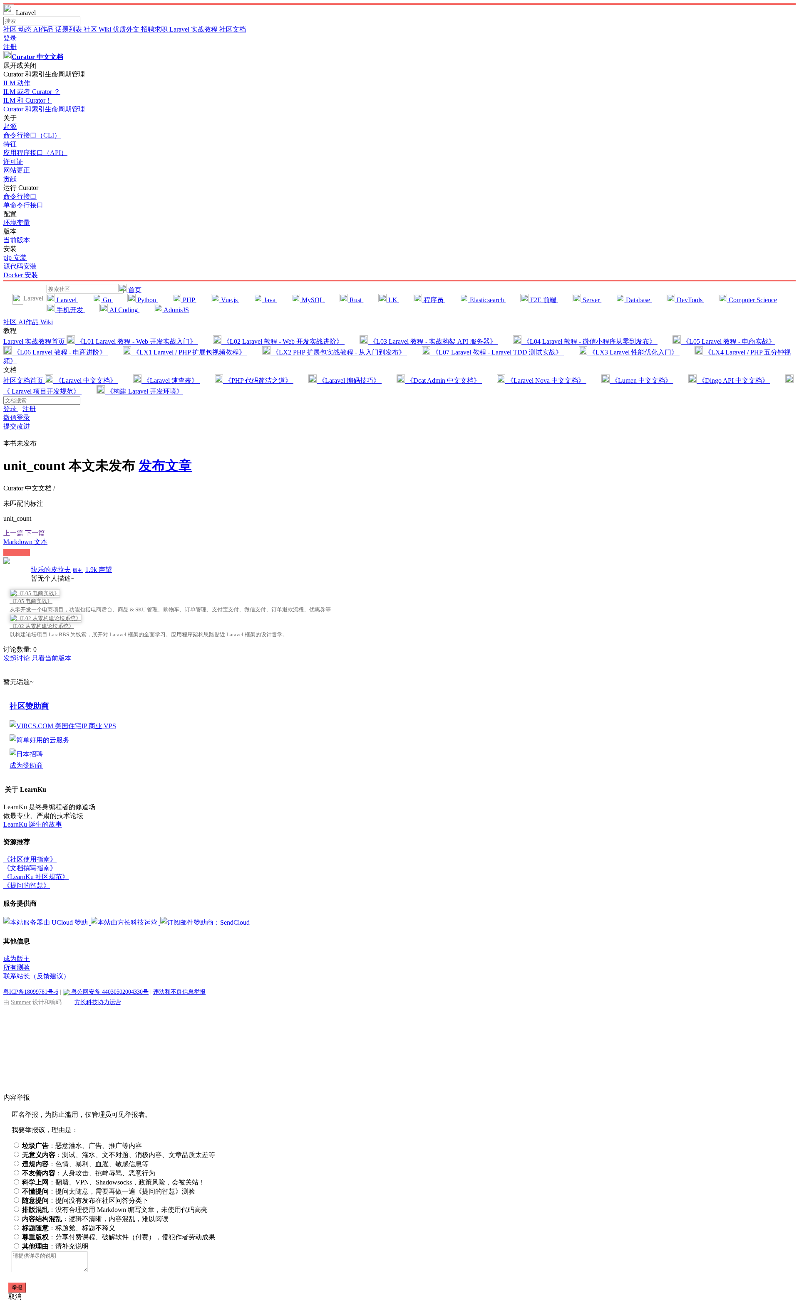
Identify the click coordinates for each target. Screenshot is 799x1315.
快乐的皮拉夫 (51, 569)
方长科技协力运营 (97, 1002)
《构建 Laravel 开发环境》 (144, 391)
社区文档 (232, 29)
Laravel (66, 299)
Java (269, 299)
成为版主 (16, 958)
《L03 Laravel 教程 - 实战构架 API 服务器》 (433, 341)
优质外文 (127, 29)
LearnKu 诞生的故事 (32, 824)
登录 (10, 38)
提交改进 (16, 426)
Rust (355, 299)
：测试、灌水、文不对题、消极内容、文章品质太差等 (118, 1154)
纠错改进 (16, 552)
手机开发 (70, 309)
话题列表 (69, 29)
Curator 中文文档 (37, 56)
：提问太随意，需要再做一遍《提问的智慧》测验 (108, 1191)
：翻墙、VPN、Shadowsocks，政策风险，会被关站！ (113, 1182)
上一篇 (13, 533)
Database (638, 299)
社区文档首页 (24, 380)
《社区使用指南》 (30, 859)
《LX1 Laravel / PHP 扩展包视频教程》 (189, 352)
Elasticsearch (487, 299)
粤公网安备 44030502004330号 (109, 991)
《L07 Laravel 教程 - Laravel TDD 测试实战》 (497, 352)
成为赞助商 (26, 765)
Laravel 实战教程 (194, 29)
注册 (10, 46)
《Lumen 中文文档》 (641, 380)
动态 (25, 29)
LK (393, 299)
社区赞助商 (29, 706)
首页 (134, 289)
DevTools (689, 299)
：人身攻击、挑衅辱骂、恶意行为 (88, 1173)
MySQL (312, 299)
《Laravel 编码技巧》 (349, 380)
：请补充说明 (55, 1246)
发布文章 (165, 465)
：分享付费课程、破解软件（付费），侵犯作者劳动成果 (118, 1237)
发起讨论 (17, 658)
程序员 (433, 299)
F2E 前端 (543, 299)
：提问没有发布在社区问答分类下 (85, 1200)
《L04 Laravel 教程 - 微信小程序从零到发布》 (589, 341)
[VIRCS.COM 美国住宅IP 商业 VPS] (63, 725)
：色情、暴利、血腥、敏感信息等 (85, 1163)
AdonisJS (175, 309)
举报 (17, 1287)
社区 (10, 29)
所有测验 (16, 967)
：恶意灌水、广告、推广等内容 (82, 1145)
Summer (21, 1002)
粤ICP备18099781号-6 (30, 991)
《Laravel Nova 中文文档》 (545, 380)
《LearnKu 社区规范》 (36, 876)
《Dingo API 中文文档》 (733, 380)
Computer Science (752, 299)
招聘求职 (155, 29)
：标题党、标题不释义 (68, 1227)
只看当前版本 (52, 658)
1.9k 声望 (98, 569)
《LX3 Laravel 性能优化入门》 (633, 352)
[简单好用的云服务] (39, 740)
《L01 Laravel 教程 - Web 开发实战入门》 (136, 341)
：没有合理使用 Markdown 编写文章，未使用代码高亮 (115, 1209)
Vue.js (229, 299)
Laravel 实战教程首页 (35, 341)
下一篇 (35, 533)
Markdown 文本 (25, 541)
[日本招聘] (26, 754)
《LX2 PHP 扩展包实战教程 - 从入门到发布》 (338, 352)
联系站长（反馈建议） (36, 976)
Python (147, 299)
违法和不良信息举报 (179, 991)
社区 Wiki (98, 29)
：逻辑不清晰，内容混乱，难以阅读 (95, 1218)
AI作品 (44, 29)
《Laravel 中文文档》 (85, 380)
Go (107, 299)
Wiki (46, 321)
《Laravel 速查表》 (170, 380)
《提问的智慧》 (26, 885)
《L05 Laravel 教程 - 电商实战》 (728, 341)
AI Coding (123, 309)
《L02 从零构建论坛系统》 (42, 626)
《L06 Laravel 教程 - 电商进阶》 (60, 352)
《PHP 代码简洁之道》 (258, 380)
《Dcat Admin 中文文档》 (443, 380)
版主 (78, 570)
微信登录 (16, 417)
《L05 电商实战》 (31, 601)
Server (591, 299)
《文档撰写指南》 (30, 868)
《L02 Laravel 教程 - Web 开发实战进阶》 (283, 341)
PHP (188, 299)
